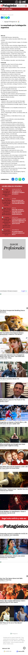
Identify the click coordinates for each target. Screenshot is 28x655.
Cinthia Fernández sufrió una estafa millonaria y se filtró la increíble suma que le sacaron (19, 221)
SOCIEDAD (14, 198)
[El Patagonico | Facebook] (16, 3)
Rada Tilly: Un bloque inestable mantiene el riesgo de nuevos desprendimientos (18, 212)
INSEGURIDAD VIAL (15, 229)
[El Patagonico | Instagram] (20, 3)
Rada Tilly (14, 208)
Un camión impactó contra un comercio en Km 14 (18, 233)
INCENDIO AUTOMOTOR (16, 189)
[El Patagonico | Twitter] (7, 3)
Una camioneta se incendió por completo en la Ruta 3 (18, 192)
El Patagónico (4, 15)
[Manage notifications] (24, 648)
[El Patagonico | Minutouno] (24, 3)
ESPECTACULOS (15, 217)
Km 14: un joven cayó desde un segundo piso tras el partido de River (18, 202)
